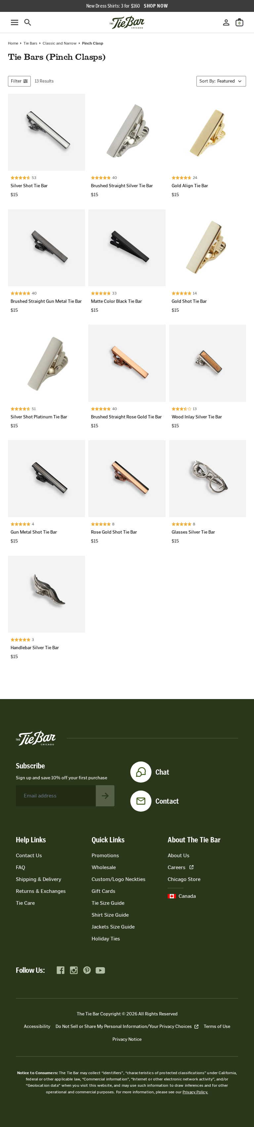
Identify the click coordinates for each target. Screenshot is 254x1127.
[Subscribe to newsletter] (105, 795)
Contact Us (29, 855)
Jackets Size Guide (113, 927)
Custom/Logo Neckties (119, 879)
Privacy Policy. (195, 1092)
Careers (177, 867)
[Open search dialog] (27, 22)
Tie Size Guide (108, 903)
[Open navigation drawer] (14, 22)
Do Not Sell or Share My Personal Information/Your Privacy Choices (124, 1026)
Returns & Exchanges (41, 891)
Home (13, 43)
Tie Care (25, 903)
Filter (16, 81)
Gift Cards (103, 891)
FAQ (20, 867)
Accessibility (37, 1026)
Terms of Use (217, 1026)
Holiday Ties (106, 938)
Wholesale (104, 867)
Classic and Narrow (60, 43)
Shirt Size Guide (110, 915)
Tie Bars (30, 43)
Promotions (105, 855)
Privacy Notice (127, 1039)
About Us (179, 855)
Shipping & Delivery (38, 879)
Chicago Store (184, 879)
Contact (167, 801)
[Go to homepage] (127, 22)
